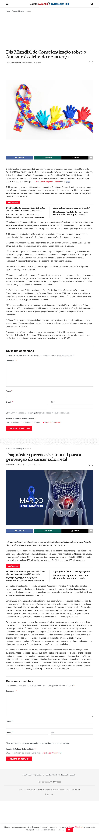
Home (8, 11)
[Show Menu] (7, 3)
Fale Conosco (27, 775)
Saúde (28, 11)
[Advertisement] (49, 30)
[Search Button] (92, 3)
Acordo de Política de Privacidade (21, 418)
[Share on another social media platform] (91, 157)
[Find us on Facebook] (45, 794)
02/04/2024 (10, 62)
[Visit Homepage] (49, 3)
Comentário (11, 360)
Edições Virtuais (51, 775)
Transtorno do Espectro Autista (47, 182)
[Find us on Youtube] (52, 794)
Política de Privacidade (51, 422)
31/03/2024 (10, 465)
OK (69, 830)
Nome (9, 391)
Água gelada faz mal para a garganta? (71, 208)
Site (52, 402)
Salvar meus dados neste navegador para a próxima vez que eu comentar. (38, 413)
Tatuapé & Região (18, 11)
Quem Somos (39, 775)
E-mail (9, 402)
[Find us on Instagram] (48, 794)
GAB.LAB (77, 789)
